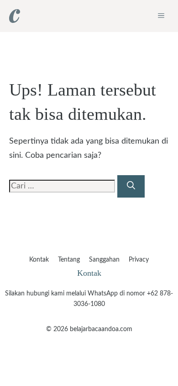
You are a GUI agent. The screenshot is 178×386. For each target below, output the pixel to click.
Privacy (139, 260)
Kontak (39, 260)
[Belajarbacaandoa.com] (14, 16)
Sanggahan (104, 260)
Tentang (69, 260)
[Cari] (131, 186)
